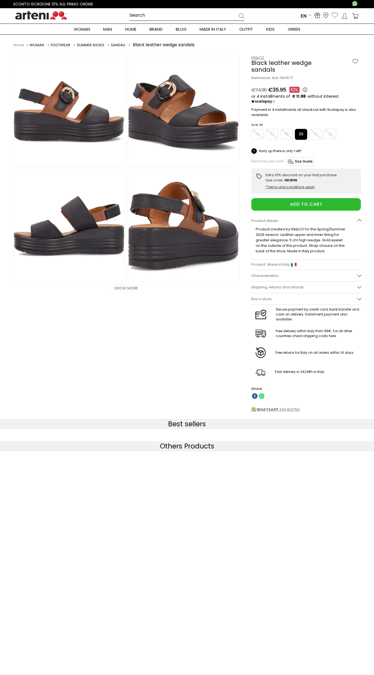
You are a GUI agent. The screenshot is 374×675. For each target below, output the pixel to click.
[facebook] (255, 396)
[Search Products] (241, 17)
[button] (306, 221)
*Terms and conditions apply (290, 187)
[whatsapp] (261, 396)
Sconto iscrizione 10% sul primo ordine (53, 4)
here (332, 336)
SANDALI (118, 45)
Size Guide (304, 161)
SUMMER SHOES (90, 45)
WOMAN (37, 45)
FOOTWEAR (60, 45)
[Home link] (19, 44)
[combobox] (187, 15)
